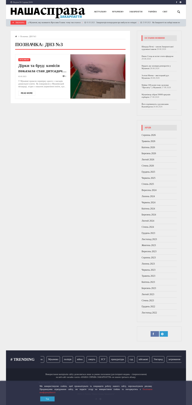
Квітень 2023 (148, 282)
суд (128, 359)
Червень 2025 (148, 178)
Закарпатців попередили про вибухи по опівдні (107, 22)
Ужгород (154, 359)
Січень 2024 (148, 227)
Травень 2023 (148, 276)
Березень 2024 (149, 214)
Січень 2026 (148, 165)
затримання (171, 359)
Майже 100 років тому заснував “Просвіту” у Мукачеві (155, 86)
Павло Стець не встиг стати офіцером (157, 56)
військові (140, 359)
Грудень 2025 (148, 172)
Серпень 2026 (149, 135)
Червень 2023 (148, 270)
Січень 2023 (148, 300)
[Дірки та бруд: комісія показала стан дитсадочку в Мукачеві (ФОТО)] (97, 76)
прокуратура (114, 359)
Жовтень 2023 (149, 245)
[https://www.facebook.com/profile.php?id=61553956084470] (177, 2)
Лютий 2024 (148, 220)
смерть (88, 359)
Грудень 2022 (148, 306)
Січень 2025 (148, 184)
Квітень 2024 (148, 208)
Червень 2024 (148, 202)
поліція (64, 359)
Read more (27, 93)
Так (47, 399)
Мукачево (24, 59)
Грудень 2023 (148, 233)
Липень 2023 (148, 263)
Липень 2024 (148, 196)
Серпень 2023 (149, 257)
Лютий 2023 (148, 294)
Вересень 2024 (149, 190)
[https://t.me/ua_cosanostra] (181, 2)
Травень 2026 (148, 141)
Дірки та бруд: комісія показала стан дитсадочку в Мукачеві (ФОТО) (42, 68)
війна (76, 359)
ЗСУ (100, 359)
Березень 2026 (149, 153)
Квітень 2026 (148, 147)
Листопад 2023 (149, 239)
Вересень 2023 (149, 251)
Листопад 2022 (149, 312)
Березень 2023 (149, 288)
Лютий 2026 (148, 159)
